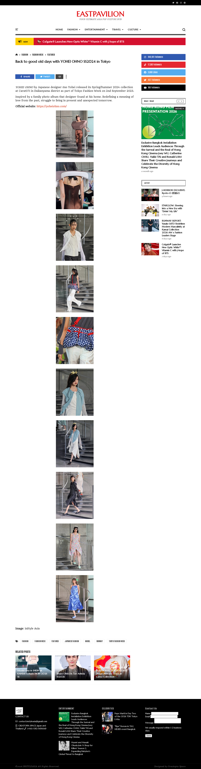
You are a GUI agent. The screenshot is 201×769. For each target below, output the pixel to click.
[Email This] (59, 76)
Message (149, 722)
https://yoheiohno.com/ (52, 106)
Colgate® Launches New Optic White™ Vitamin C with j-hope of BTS (173, 249)
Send (148, 736)
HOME (59, 29)
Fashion (24, 54)
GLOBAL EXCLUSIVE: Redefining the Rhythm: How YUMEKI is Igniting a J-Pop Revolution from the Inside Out (104, 42)
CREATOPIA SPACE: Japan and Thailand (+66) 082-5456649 (30, 727)
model (87, 641)
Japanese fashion (72, 641)
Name (148, 713)
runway (100, 641)
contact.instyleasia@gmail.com (32, 721)
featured (51, 54)
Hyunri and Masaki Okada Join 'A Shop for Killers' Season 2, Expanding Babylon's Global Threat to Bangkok (76, 748)
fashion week (37, 54)
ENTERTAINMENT (95, 29)
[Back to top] (194, 762)
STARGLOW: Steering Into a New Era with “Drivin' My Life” (172, 208)
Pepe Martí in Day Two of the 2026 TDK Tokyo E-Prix (126, 716)
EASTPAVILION (100, 14)
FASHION (72, 29)
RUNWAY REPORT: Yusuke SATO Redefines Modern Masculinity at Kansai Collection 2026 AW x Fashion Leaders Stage (173, 228)
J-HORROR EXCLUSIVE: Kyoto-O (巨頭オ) (173, 191)
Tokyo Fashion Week (117, 641)
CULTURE (133, 29)
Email (147, 716)
